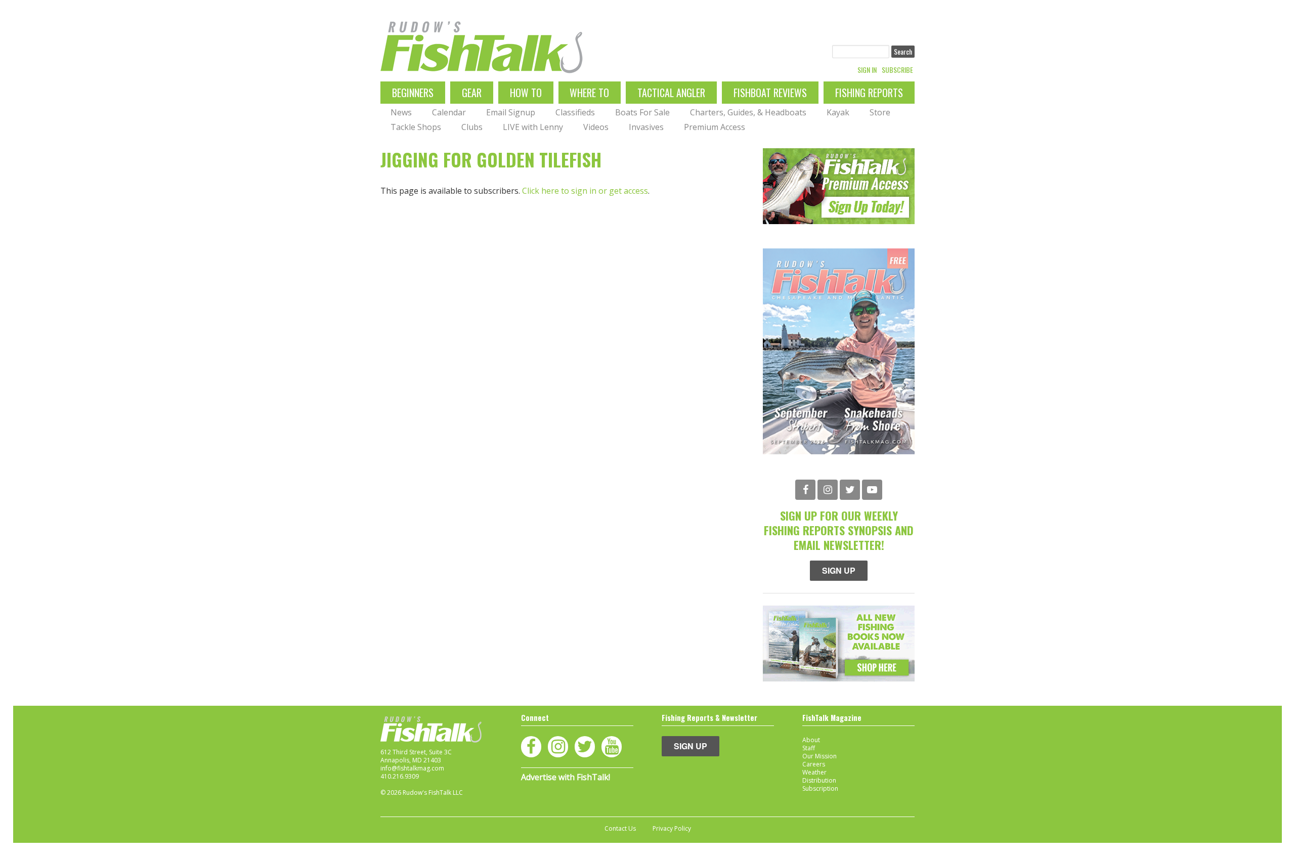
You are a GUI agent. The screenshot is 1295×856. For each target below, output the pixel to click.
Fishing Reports (869, 92)
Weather (814, 772)
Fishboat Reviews (770, 92)
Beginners (413, 92)
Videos (596, 127)
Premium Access (714, 127)
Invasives (646, 127)
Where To (589, 92)
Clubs (472, 127)
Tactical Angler (671, 92)
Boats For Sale (642, 112)
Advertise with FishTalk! (565, 777)
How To (526, 92)
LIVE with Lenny (533, 127)
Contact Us (620, 829)
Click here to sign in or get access (585, 190)
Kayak (838, 112)
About (811, 740)
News (401, 112)
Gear (472, 92)
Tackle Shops (416, 127)
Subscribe (897, 69)
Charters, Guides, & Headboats (748, 112)
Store (880, 112)
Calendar (449, 112)
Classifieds (575, 112)
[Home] (481, 47)
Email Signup (510, 112)
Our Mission (819, 756)
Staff (808, 748)
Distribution (819, 780)
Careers (813, 764)
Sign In (867, 69)
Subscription (820, 788)
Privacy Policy (672, 829)
